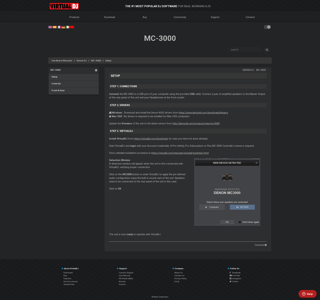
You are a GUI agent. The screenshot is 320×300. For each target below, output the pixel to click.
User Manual (124, 275)
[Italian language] (68, 26)
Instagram (236, 278)
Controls (55, 83)
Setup (108, 60)
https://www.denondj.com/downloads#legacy (203, 112)
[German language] (63, 26)
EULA (176, 281)
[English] (50, 26)
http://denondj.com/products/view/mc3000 (196, 123)
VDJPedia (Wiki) (126, 278)
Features (67, 278)
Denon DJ (81, 60)
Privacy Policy (180, 278)
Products (74, 17)
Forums (122, 284)
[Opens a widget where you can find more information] (307, 294)
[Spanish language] (54, 26)
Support (215, 17)
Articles (122, 281)
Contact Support (126, 273)
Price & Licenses (71, 281)
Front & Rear (57, 90)
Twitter (235, 281)
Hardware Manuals (62, 60)
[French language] (59, 26)
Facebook (235, 273)
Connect (250, 17)
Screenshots (69, 284)
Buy (145, 17)
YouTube (236, 275)
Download (109, 17)
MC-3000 (96, 60)
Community (180, 17)
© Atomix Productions (160, 297)
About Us (178, 273)
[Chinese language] (72, 26)
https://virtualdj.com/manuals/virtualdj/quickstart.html (180, 153)
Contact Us (179, 275)
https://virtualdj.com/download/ (151, 138)
